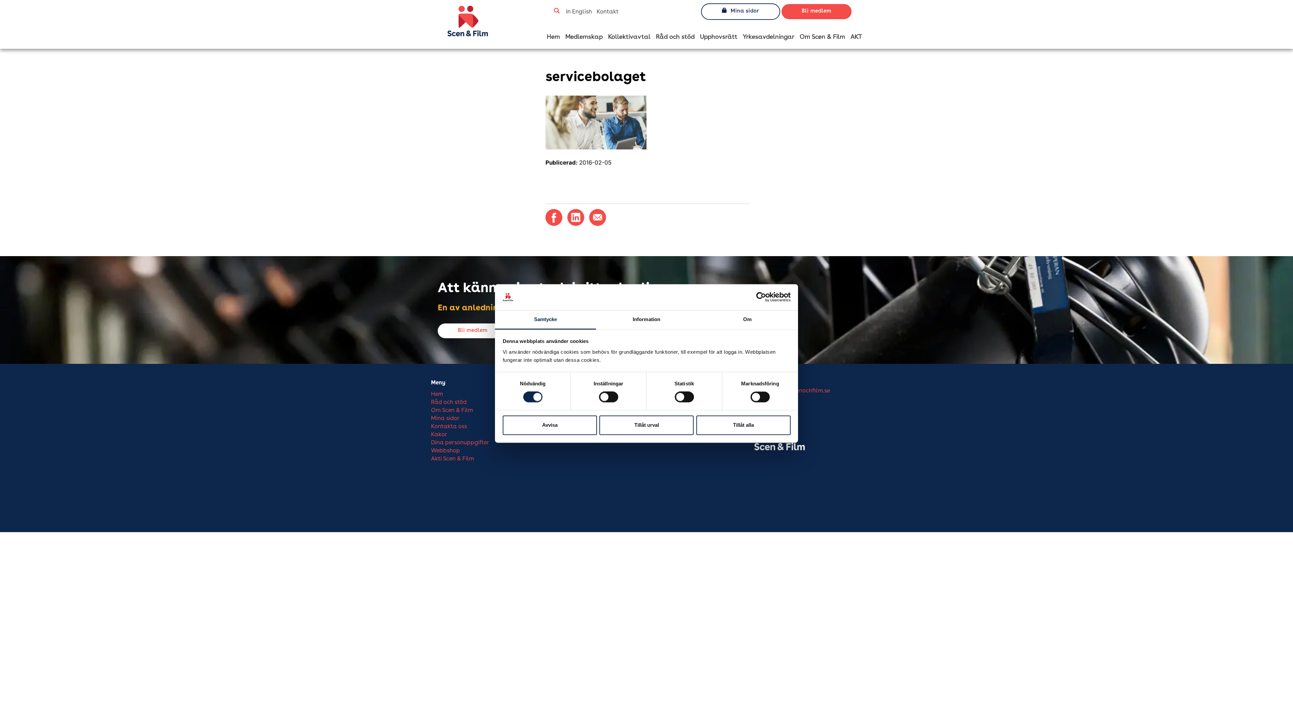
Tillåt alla (743, 425)
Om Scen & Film (822, 37)
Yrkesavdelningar (768, 37)
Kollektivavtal (629, 37)
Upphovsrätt (718, 37)
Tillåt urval (646, 425)
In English (579, 12)
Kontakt (608, 12)
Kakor (439, 435)
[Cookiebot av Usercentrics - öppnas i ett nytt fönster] (761, 297)
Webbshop (445, 451)
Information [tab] (646, 319)
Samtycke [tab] (545, 319)
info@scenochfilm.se (802, 391)
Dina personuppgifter (460, 443)
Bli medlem (816, 11)
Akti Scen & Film (452, 459)
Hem (553, 37)
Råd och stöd (675, 37)
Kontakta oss (449, 426)
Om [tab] (747, 319)
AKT (856, 37)
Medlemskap (584, 37)
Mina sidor (745, 11)
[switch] (608, 397)
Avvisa (550, 425)
